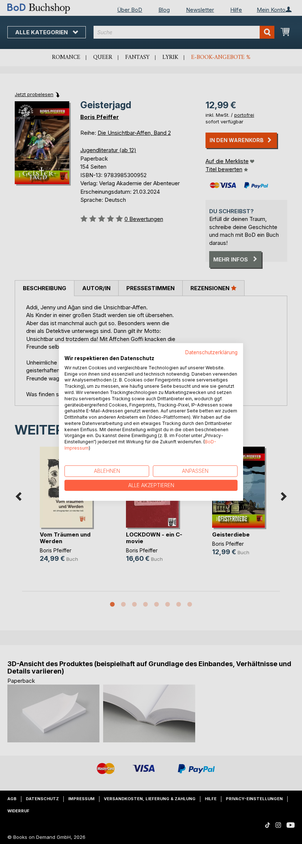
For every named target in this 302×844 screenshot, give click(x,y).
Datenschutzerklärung (211, 352)
